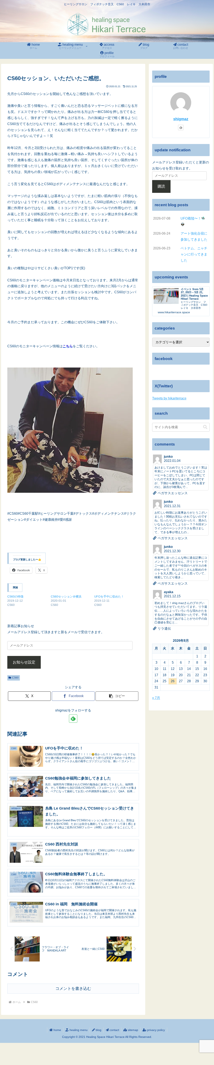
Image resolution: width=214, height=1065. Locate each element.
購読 (161, 186)
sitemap (132, 1030)
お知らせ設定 (24, 662)
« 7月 (156, 698)
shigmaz (180, 119)
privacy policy (155, 1030)
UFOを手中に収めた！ (109, 596)
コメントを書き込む (73, 988)
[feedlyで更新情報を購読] (73, 718)
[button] (117, 696)
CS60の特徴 (15, 596)
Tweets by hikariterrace (169, 398)
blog (98, 1030)
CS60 (15, 677)
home (57, 1030)
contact (114, 1030)
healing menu (78, 1030)
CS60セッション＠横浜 (66, 596)
